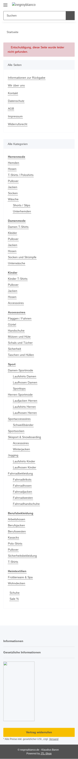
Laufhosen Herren (25, 412)
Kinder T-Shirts (17, 278)
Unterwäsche (16, 263)
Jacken (12, 187)
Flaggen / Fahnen (19, 318)
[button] (58, 4)
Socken (13, 193)
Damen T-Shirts (18, 226)
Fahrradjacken (22, 491)
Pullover (13, 181)
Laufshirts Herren (24, 406)
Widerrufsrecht (17, 124)
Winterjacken (21, 449)
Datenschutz (16, 101)
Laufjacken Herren (25, 400)
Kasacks (13, 537)
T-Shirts (13, 561)
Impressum (15, 116)
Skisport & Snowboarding (24, 437)
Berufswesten (17, 531)
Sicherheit (14, 348)
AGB (11, 108)
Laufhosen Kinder (24, 467)
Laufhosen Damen (25, 382)
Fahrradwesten (23, 497)
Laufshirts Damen (24, 376)
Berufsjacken (16, 525)
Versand (53, 739)
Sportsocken (16, 431)
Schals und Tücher (20, 342)
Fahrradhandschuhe (26, 503)
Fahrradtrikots (22, 479)
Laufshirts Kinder (24, 461)
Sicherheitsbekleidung (22, 555)
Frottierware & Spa (20, 577)
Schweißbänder (23, 425)
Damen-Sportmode (20, 370)
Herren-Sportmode (20, 394)
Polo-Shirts (15, 543)
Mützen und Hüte (19, 336)
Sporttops (19, 388)
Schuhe (15, 592)
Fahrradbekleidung (20, 473)
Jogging (13, 455)
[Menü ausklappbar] (5, 3)
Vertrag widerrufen (39, 732)
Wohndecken (16, 583)
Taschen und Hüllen (21, 354)
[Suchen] (70, 15)
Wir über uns (16, 85)
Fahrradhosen (22, 485)
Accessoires (16, 303)
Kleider (12, 233)
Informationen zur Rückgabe (26, 77)
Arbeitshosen (16, 519)
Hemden (13, 162)
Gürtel (12, 324)
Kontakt (13, 93)
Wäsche (13, 199)
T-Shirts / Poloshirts (20, 175)
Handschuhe (16, 330)
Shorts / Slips (21, 205)
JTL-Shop (46, 753)
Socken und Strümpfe (22, 257)
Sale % (14, 598)
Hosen (12, 169)
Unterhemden (22, 211)
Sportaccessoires (19, 419)
